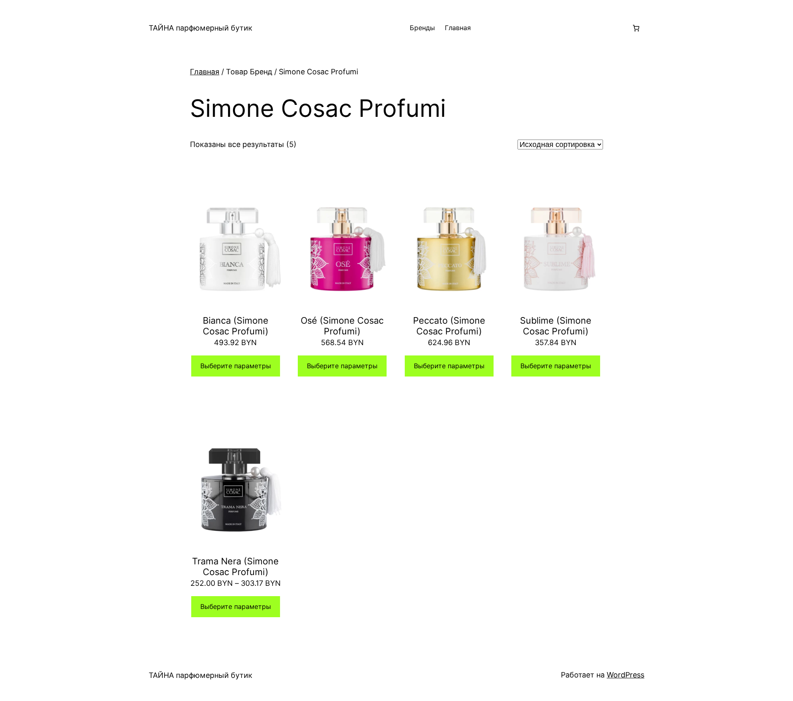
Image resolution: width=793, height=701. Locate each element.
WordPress (625, 674)
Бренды (422, 28)
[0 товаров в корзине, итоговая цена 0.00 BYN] (636, 28)
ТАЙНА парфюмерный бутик (200, 28)
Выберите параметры (235, 366)
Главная (458, 28)
